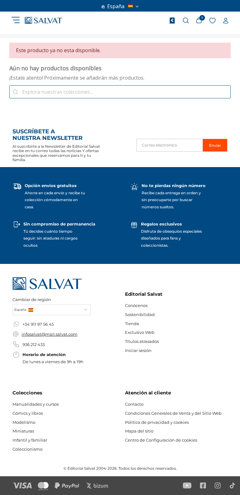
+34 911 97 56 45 (38, 324)
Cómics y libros (27, 413)
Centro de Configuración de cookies (161, 440)
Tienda (132, 323)
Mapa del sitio (139, 430)
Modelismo (23, 422)
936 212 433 (33, 344)
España (115, 6)
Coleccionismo (27, 449)
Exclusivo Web (139, 332)
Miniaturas (23, 430)
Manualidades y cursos (35, 404)
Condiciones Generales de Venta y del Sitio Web (173, 413)
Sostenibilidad (140, 314)
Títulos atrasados (142, 341)
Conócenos (136, 305)
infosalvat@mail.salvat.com (50, 334)
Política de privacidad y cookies (157, 422)
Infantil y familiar (29, 440)
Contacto (134, 404)
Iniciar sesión (138, 350)
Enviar (215, 145)
